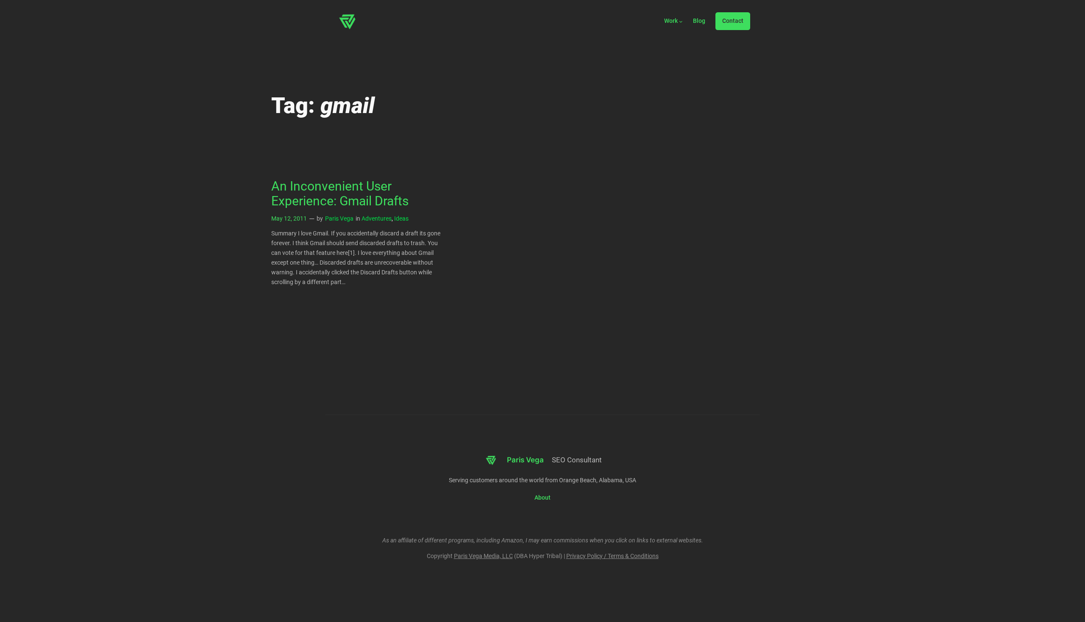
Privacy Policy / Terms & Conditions (612, 556)
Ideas (401, 218)
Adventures (377, 218)
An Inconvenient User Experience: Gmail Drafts (340, 194)
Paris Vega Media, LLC (483, 556)
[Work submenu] (681, 21)
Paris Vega (339, 218)
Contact (732, 21)
